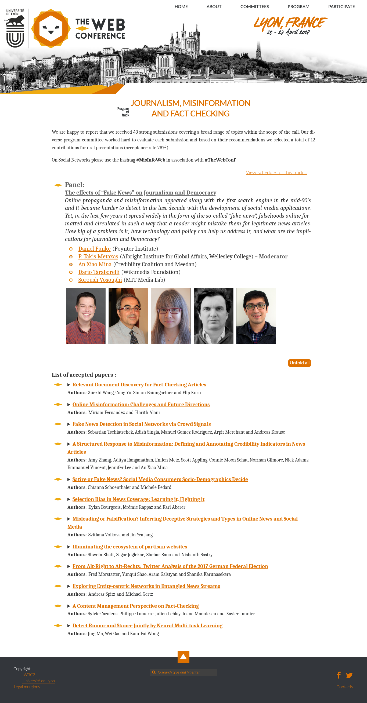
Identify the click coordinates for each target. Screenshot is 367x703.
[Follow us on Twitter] (349, 675)
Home (181, 7)
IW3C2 (29, 675)
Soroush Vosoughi (100, 280)
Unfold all (300, 363)
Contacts (344, 687)
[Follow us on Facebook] (339, 675)
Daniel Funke (94, 249)
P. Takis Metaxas (98, 256)
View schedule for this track (275, 172)
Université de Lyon (39, 681)
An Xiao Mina (94, 264)
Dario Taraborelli (99, 272)
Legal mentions (27, 687)
